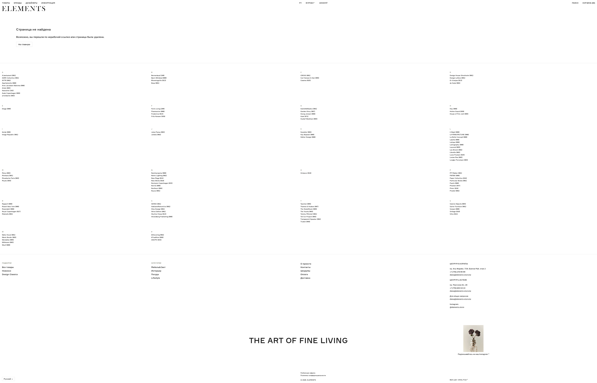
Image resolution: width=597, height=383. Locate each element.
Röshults (7, 214)
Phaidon (455, 186)
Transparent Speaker (311, 219)
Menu (6, 173)
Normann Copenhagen (161, 183)
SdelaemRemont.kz (160, 206)
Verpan (454, 209)
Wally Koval (8, 235)
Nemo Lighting (159, 175)
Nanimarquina (158, 173)
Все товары (8, 267)
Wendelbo (8, 240)
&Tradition (157, 237)
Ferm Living (157, 109)
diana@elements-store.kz (460, 275)
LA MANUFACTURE (459, 134)
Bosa (155, 83)
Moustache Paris (10, 178)
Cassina (306, 80)
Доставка (305, 278)
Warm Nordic (9, 237)
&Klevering (157, 235)
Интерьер (156, 271)
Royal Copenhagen (11, 211)
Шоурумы (305, 271)
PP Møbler (456, 173)
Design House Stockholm (461, 75)
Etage (6, 109)
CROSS (305, 75)
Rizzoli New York (10, 206)
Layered (455, 147)
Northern (156, 188)
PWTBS (455, 175)
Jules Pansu (158, 132)
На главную (24, 44)
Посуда (155, 274)
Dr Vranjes (456, 80)
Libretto (455, 152)
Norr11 (155, 186)
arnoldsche (8, 96)
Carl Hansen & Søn (310, 78)
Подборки (7, 263)
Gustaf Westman (309, 119)
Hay (453, 109)
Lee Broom (456, 150)
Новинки (6, 271)
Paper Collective (458, 178)
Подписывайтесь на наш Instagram (473, 354)
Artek (6, 88)
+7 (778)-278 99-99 (457, 272)
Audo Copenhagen (11, 93)
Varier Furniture (458, 206)
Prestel (454, 191)
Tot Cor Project (308, 217)
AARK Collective (10, 78)
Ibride (6, 132)
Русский (7, 379)
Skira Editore (158, 211)
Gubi (304, 116)
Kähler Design (308, 137)
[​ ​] (23, 8)
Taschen (306, 204)
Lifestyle (155, 278)
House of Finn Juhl (459, 114)
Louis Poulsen (457, 155)
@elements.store (457, 307)
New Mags (157, 178)
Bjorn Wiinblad (159, 78)
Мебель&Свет (158, 267)
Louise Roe (456, 157)
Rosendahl (8, 209)
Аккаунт (323, 3)
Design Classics (10, 274)
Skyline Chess (158, 214)
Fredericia (157, 114)
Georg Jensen (308, 114)
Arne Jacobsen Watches (13, 85)
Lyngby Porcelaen (459, 160)
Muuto (6, 181)
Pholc (454, 188)
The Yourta (307, 211)
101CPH (156, 240)
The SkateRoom (309, 209)
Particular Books (458, 181)
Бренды (18, 3)
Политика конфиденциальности (313, 375)
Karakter (306, 132)
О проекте (306, 263)
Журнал (310, 3)
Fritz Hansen (158, 116)
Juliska (156, 134)
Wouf (6, 245)
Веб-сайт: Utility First (458, 380)
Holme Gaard (457, 111)
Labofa (454, 140)
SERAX (156, 204)
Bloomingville (158, 80)
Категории (156, 263)
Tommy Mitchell (309, 214)
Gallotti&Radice (309, 109)
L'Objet (454, 132)
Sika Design (158, 209)
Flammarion (157, 111)
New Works (157, 181)
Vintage (455, 211)
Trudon (305, 221)
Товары (6, 3)
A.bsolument (9, 75)
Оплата (304, 274)
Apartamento (9, 83)
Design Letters (457, 78)
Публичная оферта (308, 373)
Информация (48, 3)
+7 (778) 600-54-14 (457, 288)
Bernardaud (157, 75)
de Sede (455, 83)
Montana (7, 175)
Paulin (454, 183)
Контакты (305, 267)
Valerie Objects (458, 204)
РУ (300, 3)
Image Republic (10, 134)
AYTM (6, 80)
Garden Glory (308, 111)
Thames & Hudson (309, 206)
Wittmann (8, 242)
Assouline (8, 90)
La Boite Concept (458, 137)
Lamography (456, 145)
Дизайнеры (31, 3)
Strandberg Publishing (161, 217)
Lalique (455, 142)
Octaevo (306, 173)
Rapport (7, 204)
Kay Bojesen (307, 134)
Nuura (155, 191)
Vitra (454, 214)
